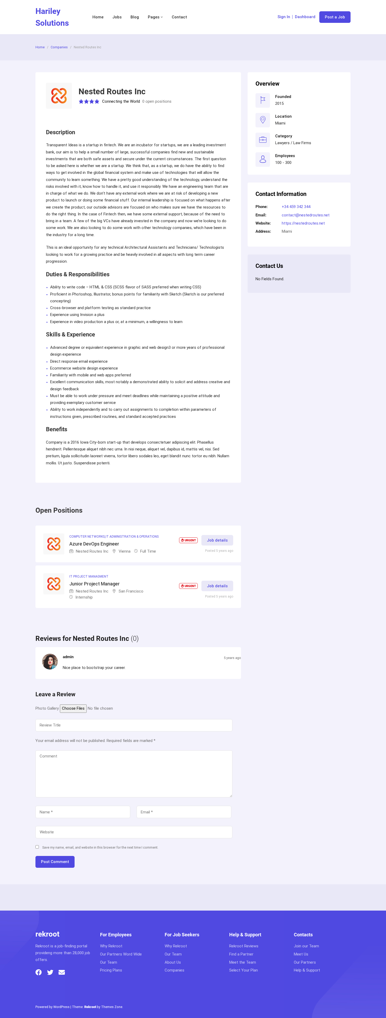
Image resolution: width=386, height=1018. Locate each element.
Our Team (108, 962)
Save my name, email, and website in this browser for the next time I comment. (100, 847)
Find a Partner (241, 954)
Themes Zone (111, 1007)
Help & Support (307, 970)
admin (68, 657)
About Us (173, 962)
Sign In (284, 16)
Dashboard (305, 16)
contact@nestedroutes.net (306, 215)
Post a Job (335, 17)
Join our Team (306, 946)
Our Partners (305, 962)
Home (97, 17)
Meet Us (301, 954)
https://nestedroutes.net (303, 223)
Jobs (117, 17)
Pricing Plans (111, 970)
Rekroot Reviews (243, 946)
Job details (217, 540)
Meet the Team (242, 962)
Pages (153, 17)
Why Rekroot (111, 946)
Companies (59, 47)
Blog (135, 17)
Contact (179, 17)
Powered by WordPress (52, 1007)
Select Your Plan (243, 970)
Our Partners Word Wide (121, 954)
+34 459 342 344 (296, 206)
